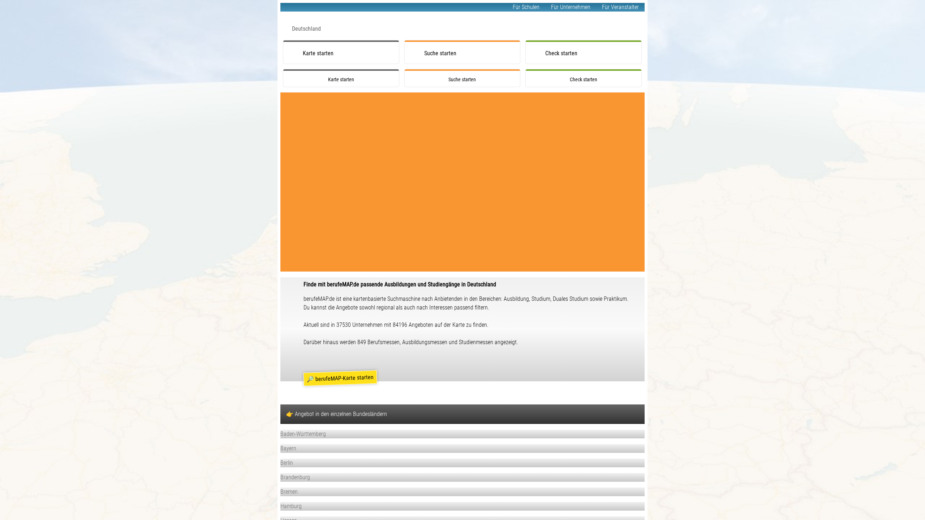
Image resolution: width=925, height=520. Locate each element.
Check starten (561, 53)
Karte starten (318, 53)
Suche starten (440, 53)
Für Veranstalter (620, 7)
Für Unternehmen (570, 7)
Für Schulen (526, 7)
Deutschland (306, 28)
